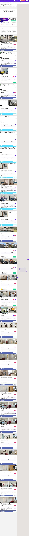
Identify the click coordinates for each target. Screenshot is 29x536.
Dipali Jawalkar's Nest (3, 90)
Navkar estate (2, 201)
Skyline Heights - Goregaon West (5, 58)
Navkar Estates (3, 185)
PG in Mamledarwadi (9, 31)
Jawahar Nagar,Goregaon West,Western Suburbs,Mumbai (7, 361)
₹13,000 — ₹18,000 (4, 299)
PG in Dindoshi (13, 30)
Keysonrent (2, 297)
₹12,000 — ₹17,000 (4, 187)
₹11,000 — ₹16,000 (4, 108)
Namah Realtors (4, 288)
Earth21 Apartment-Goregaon (4, 440)
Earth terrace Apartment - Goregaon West (5, 408)
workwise (2, 74)
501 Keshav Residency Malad (4, 313)
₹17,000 (2, 60)
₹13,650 (2, 347)
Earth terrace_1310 (3, 487)
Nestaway (3, 66)
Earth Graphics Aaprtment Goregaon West (5, 329)
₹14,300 (2, 331)
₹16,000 (2, 489)
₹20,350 (2, 92)
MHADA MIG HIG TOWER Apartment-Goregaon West (5, 42)
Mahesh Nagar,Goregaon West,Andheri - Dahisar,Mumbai (7, 43)
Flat (1, 281)
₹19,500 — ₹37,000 (4, 267)
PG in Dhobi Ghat (8, 30)
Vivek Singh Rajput (4, 256)
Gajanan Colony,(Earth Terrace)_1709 (5, 503)
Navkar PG (2, 106)
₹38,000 (2, 283)
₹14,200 (2, 505)
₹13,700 (2, 378)
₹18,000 (2, 442)
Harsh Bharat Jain (3, 376)
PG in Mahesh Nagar (3, 30)
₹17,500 (2, 44)
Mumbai (3, 4)
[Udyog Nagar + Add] (14, 0)
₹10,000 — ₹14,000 (4, 76)
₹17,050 (2, 235)
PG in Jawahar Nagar (14, 31)
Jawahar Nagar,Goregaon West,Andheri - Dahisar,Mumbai (7, 409)
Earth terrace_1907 (3, 392)
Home (1, 4)
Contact (15, 50)
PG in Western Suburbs (3, 31)
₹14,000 (2, 394)
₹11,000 (2, 315)
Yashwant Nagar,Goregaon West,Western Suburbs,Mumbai (10, 138)
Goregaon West (6, 4)
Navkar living (2, 169)
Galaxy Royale (2, 138)
